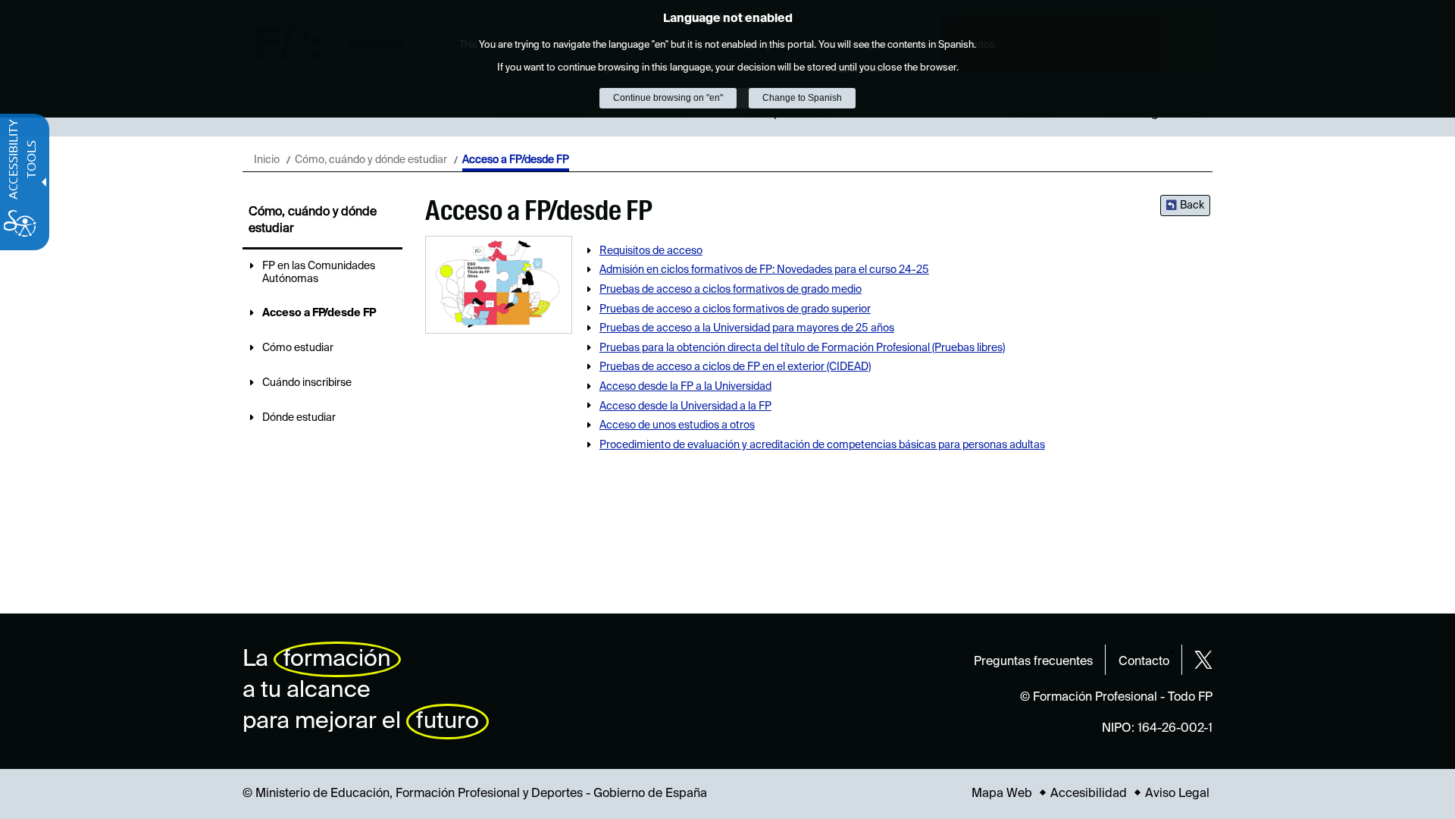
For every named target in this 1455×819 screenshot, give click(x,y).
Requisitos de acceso (650, 251)
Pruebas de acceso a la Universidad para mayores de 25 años (746, 328)
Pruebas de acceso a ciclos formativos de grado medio (730, 289)
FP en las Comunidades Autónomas (318, 272)
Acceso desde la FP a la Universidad (685, 386)
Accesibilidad (1088, 794)
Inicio (267, 160)
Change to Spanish (802, 98)
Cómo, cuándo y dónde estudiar (371, 160)
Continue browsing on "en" (668, 98)
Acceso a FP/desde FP (319, 313)
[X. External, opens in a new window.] (1203, 660)
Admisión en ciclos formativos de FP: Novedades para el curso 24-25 (764, 270)
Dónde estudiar (299, 418)
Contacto (1144, 662)
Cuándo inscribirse (307, 383)
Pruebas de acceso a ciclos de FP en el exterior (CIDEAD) (735, 367)
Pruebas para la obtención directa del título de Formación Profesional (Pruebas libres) (802, 348)
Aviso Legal (1177, 794)
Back (1192, 205)
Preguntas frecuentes (1033, 662)
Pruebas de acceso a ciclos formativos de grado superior (735, 309)
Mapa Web (1002, 794)
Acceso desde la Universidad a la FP (685, 406)
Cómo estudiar (297, 348)
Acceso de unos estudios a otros (677, 425)
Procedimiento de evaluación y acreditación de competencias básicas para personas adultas (822, 445)
